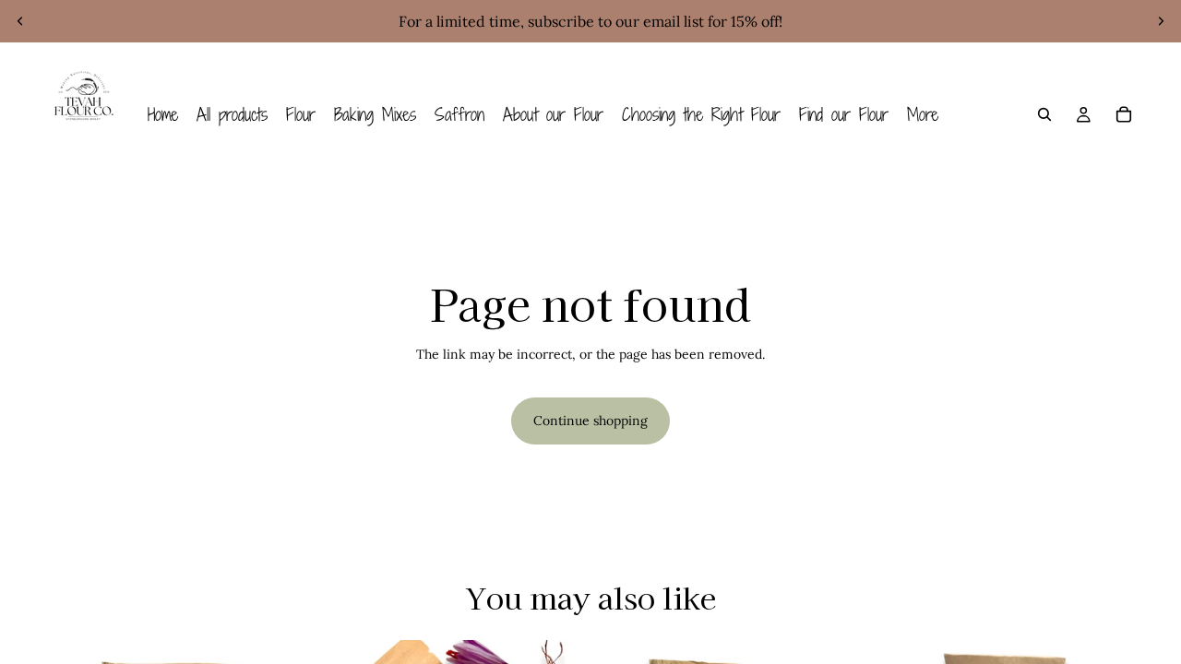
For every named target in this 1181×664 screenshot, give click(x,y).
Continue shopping (590, 420)
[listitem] (923, 114)
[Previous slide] (20, 21)
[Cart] (1123, 114)
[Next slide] (1160, 21)
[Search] (1044, 114)
